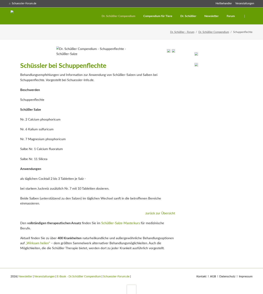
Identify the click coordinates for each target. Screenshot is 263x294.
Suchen (249, 16)
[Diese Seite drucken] (169, 51)
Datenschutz (227, 276)
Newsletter (25, 276)
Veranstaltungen (244, 3)
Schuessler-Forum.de (116, 276)
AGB (213, 276)
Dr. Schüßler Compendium (213, 32)
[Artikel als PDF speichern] (173, 51)
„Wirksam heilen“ (38, 243)
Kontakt (201, 276)
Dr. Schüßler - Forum (182, 32)
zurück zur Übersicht (160, 213)
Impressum (245, 276)
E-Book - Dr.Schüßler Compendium (79, 276)
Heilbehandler (224, 3)
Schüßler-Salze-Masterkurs (120, 223)
